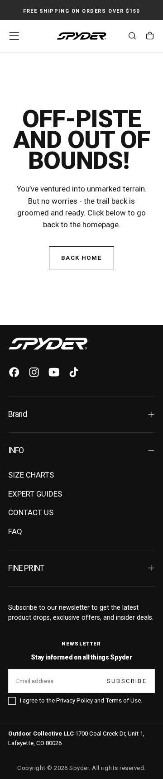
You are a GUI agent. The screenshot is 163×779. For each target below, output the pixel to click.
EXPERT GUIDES (35, 493)
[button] (14, 36)
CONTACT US (30, 512)
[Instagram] (34, 372)
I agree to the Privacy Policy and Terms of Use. (81, 700)
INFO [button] (16, 450)
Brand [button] (17, 414)
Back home (81, 257)
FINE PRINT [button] (26, 568)
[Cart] (150, 37)
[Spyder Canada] (48, 343)
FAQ (15, 531)
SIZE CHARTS (31, 474)
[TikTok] (74, 372)
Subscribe (127, 681)
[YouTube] (54, 372)
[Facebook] (14, 372)
